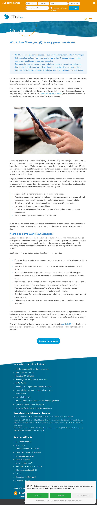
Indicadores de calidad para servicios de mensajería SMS (37, 400)
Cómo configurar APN (24, 463)
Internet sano (20, 393)
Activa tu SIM (20, 445)
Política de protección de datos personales (32, 369)
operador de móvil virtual (51, 93)
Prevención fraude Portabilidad (28, 452)
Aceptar (38, 495)
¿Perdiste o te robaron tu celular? (28, 466)
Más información (48, 340)
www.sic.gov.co (21, 417)
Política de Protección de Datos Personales (67, 501)
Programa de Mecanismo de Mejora (29, 404)
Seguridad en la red (23, 397)
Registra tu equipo (22, 459)
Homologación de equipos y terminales (30, 379)
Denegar (60, 495)
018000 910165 (58, 417)
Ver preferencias (82, 495)
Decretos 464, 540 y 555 (24, 376)
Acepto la (58, 9)
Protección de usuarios (24, 372)
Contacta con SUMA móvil (25, 477)
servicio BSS (65, 324)
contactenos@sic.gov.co (39, 417)
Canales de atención (23, 441)
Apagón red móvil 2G (23, 480)
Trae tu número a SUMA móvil (27, 448)
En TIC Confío (20, 383)
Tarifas (18, 473)
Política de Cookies (43, 501)
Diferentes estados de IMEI (26, 470)
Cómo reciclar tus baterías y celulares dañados (33, 408)
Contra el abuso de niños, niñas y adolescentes (33, 390)
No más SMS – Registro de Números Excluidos (33, 386)
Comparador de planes (24, 456)
